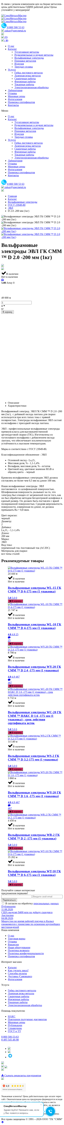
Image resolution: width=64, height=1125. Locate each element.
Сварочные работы (18, 996)
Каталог (12, 967)
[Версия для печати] (2, 279)
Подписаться (9, 900)
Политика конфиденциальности (26, 953)
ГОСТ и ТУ (14, 1031)
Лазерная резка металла (21, 993)
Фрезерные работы (18, 999)
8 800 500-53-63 (10, 1036)
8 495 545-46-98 (10, 1039)
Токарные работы (18, 1002)
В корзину (7, 312)
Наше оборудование (19, 947)
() (6, 40)
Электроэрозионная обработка (25, 1005)
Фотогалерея (15, 979)
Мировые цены (16, 1022)
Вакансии (13, 944)
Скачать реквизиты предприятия (22, 1075)
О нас (11, 935)
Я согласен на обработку (32, 903)
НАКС (11, 1016)
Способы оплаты (17, 973)
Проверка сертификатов (21, 956)
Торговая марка (16, 938)
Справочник (15, 1028)
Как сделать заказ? (18, 970)
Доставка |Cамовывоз (20, 976)
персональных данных (46, 903)
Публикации (8, 906)
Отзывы (12, 941)
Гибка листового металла (22, 990)
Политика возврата (18, 950)
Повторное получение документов (27, 1019)
